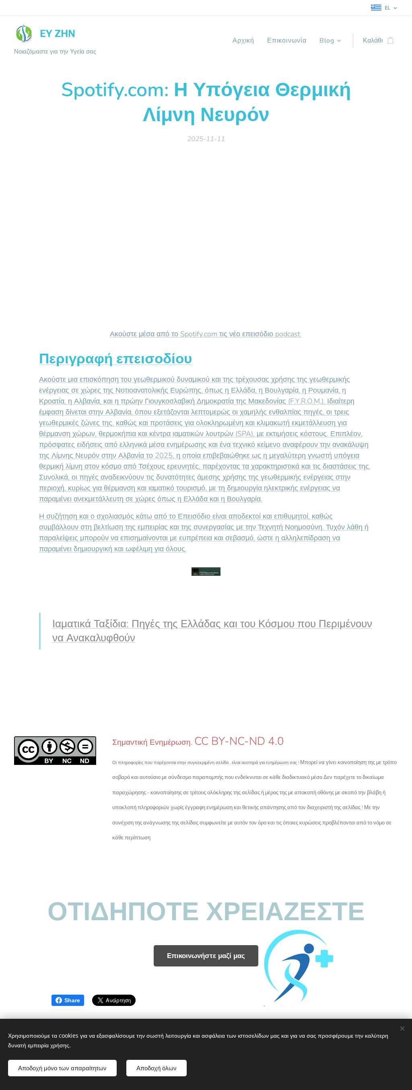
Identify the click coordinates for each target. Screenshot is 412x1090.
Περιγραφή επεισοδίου (115, 358)
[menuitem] (246, 41)
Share (72, 1000)
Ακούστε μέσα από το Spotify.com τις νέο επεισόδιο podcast (206, 334)
